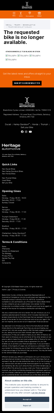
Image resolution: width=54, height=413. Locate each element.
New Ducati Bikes (8, 169)
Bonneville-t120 (29, 25)
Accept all (27, 399)
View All (9, 25)
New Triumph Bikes (9, 178)
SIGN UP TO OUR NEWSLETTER (27, 83)
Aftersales (6, 249)
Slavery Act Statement (10, 251)
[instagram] (27, 132)
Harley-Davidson (22, 124)
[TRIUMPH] (11, 56)
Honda (35, 124)
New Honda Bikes (8, 173)
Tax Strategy (6, 253)
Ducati (8, 124)
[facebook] (23, 132)
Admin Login (6, 289)
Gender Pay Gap (8, 258)
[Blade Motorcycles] (27, 5)
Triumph (17, 25)
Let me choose (38, 393)
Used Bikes (6, 180)
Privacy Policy (7, 256)
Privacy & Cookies (19, 289)
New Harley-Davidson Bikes (12, 171)
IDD (3, 260)
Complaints (6, 263)
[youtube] (31, 132)
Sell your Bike (27, 127)
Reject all (27, 406)
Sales (4, 246)
